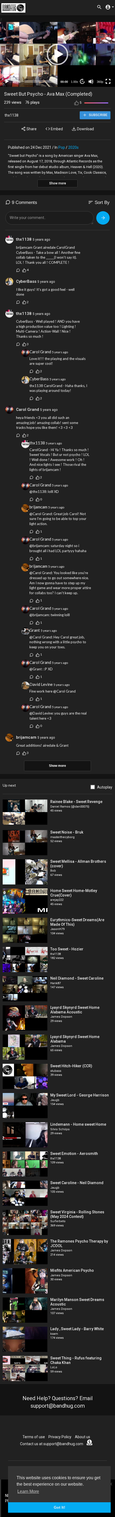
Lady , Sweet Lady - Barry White (77, 1329)
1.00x (74, 81)
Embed (56, 129)
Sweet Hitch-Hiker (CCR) (71, 1066)
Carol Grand (40, 351)
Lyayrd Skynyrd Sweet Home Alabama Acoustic (74, 1009)
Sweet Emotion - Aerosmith (74, 1153)
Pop (61, 147)
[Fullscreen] (108, 81)
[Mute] (91, 81)
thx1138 (11, 115)
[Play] (7, 81)
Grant (35, 630)
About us (82, 1437)
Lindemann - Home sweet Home (78, 1124)
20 (82, 81)
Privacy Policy (59, 1437)
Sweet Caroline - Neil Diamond (76, 1183)
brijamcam (38, 506)
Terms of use (33, 1437)
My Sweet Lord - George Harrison (79, 1095)
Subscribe (97, 115)
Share (31, 129)
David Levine (41, 684)
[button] (57, 54)
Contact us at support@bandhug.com (51, 1444)
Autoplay (104, 787)
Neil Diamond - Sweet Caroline (76, 978)
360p (100, 81)
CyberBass (26, 281)
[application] (57, 54)
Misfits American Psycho (72, 1270)
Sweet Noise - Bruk (66, 832)
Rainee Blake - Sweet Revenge (76, 802)
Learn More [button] (28, 1491)
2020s (73, 147)
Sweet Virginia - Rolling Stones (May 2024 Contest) (77, 1214)
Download (85, 129)
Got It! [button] (59, 1507)
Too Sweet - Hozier (66, 949)
